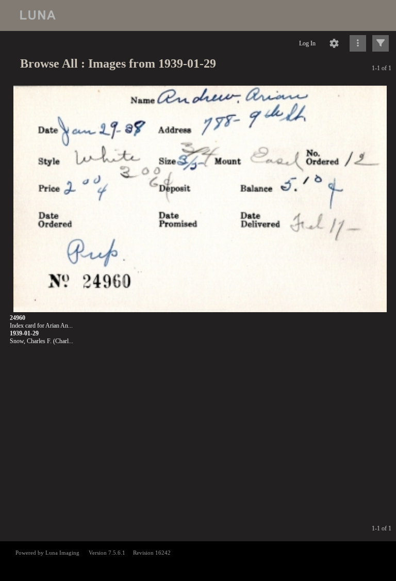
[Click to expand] (380, 43)
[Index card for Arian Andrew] (200, 199)
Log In (307, 43)
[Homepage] (198, 15)
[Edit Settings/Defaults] (334, 43)
